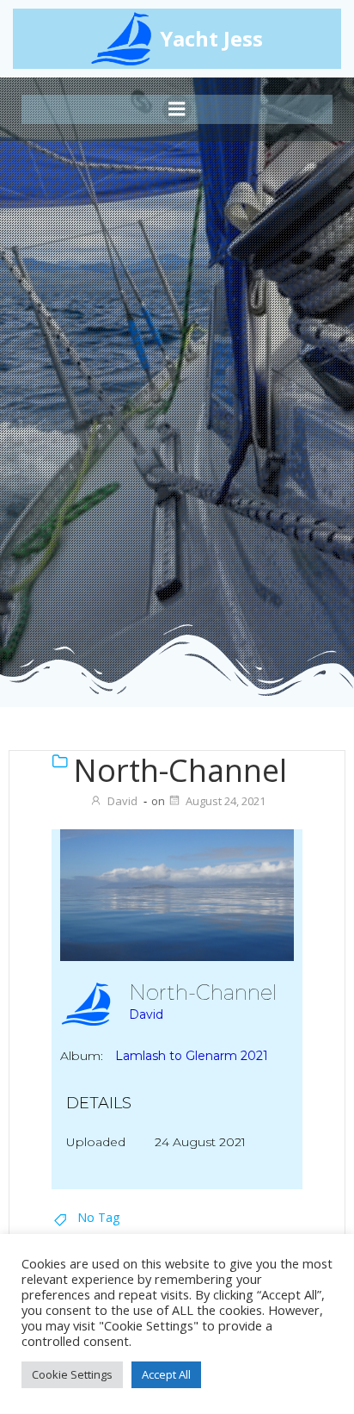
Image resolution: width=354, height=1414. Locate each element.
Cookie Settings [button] (72, 1374)
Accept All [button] (166, 1374)
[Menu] (177, 109)
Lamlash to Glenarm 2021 (191, 1056)
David (122, 801)
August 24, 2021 (226, 801)
